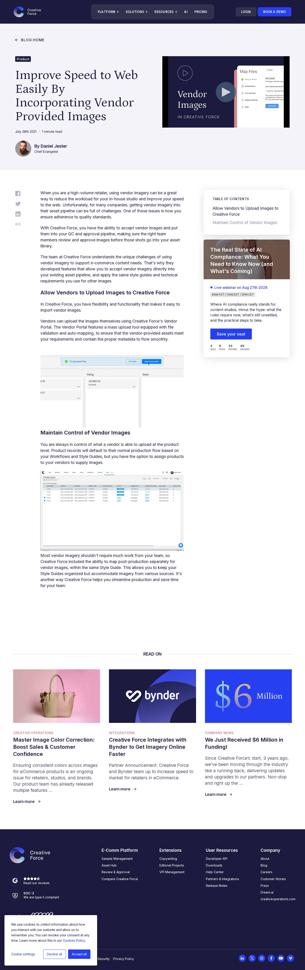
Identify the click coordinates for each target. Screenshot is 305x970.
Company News (219, 733)
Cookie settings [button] (23, 954)
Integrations (122, 733)
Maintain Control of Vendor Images (245, 222)
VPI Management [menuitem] (171, 872)
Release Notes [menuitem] (217, 885)
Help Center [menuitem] (215, 872)
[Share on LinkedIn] (18, 214)
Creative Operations (33, 733)
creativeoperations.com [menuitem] (278, 899)
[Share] (18, 224)
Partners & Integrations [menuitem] (222, 879)
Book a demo (274, 12)
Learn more (24, 801)
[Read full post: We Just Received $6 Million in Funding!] (248, 696)
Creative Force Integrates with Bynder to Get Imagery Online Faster (147, 746)
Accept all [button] (79, 954)
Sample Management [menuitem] (117, 858)
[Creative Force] (27, 11)
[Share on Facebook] (18, 194)
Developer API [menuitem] (216, 858)
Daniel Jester (54, 146)
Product (23, 59)
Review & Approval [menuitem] (116, 872)
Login (246, 12)
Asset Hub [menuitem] (109, 865)
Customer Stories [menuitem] (273, 879)
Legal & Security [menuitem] (98, 959)
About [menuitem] (265, 858)
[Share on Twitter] (18, 204)
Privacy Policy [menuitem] (123, 959)
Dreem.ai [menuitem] (267, 892)
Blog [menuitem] (264, 865)
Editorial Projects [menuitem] (171, 865)
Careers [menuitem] (266, 872)
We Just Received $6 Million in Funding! (244, 743)
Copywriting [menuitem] (168, 858)
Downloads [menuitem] (214, 865)
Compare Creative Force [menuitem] (120, 879)
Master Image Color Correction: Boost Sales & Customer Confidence (54, 746)
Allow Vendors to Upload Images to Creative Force (245, 211)
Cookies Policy (74, 940)
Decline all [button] (54, 954)
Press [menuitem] (265, 885)
